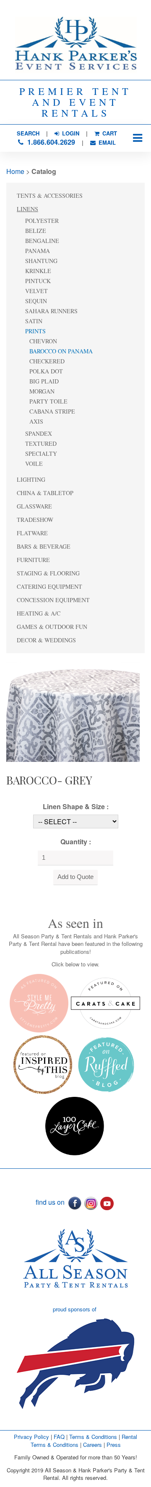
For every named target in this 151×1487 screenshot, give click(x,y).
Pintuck (38, 281)
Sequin (36, 301)
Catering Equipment (49, 586)
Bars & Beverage (43, 546)
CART (109, 133)
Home (15, 171)
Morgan (42, 391)
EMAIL (106, 142)
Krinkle (38, 271)
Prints (35, 331)
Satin (33, 321)
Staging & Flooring (48, 573)
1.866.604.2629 (50, 142)
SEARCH (28, 133)
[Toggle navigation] (137, 138)
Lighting (31, 479)
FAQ (59, 1437)
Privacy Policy (31, 1437)
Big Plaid (44, 381)
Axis (36, 421)
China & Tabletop (45, 493)
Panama (37, 251)
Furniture (33, 560)
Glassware (34, 506)
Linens (27, 209)
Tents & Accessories (50, 195)
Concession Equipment (53, 600)
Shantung (41, 261)
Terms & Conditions (93, 1437)
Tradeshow (35, 520)
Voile (34, 464)
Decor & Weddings (46, 640)
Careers (93, 1445)
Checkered (47, 361)
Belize (35, 231)
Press (114, 1445)
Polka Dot (46, 371)
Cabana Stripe (52, 411)
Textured (41, 443)
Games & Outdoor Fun (52, 627)
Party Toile (48, 401)
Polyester (42, 221)
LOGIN (69, 133)
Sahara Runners (51, 311)
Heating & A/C (38, 613)
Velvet (36, 291)
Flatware (32, 533)
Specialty (41, 453)
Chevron (43, 341)
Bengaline (42, 241)
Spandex (38, 433)
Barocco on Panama (61, 351)
